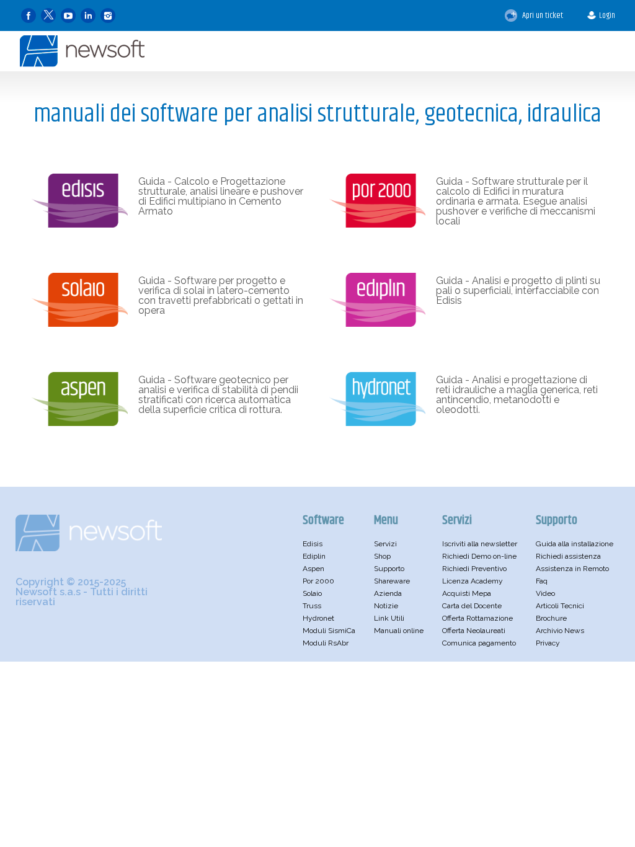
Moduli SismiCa (329, 630)
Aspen (313, 568)
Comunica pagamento (479, 643)
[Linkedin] (88, 16)
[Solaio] (80, 324)
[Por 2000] (377, 224)
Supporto (389, 568)
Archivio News (560, 630)
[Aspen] (80, 423)
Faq (542, 581)
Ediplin (314, 556)
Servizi (385, 543)
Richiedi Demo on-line (479, 556)
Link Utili (389, 618)
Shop (382, 556)
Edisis (312, 543)
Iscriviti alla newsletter (479, 543)
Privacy (548, 643)
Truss (312, 605)
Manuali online (399, 630)
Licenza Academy (472, 581)
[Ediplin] (377, 324)
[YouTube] (68, 16)
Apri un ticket (541, 15)
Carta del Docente (472, 605)
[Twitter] (48, 16)
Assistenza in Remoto (572, 568)
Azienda (388, 593)
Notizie (386, 605)
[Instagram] (107, 16)
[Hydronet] (377, 423)
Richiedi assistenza (568, 556)
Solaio (312, 593)
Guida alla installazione (574, 543)
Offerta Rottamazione (477, 618)
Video (545, 593)
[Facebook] (28, 16)
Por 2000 (318, 581)
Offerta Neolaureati (473, 630)
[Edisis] (80, 224)
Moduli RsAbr (326, 643)
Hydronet (318, 618)
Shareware (392, 581)
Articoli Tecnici (560, 605)
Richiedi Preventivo (474, 568)
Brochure (551, 618)
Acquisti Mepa (466, 593)
